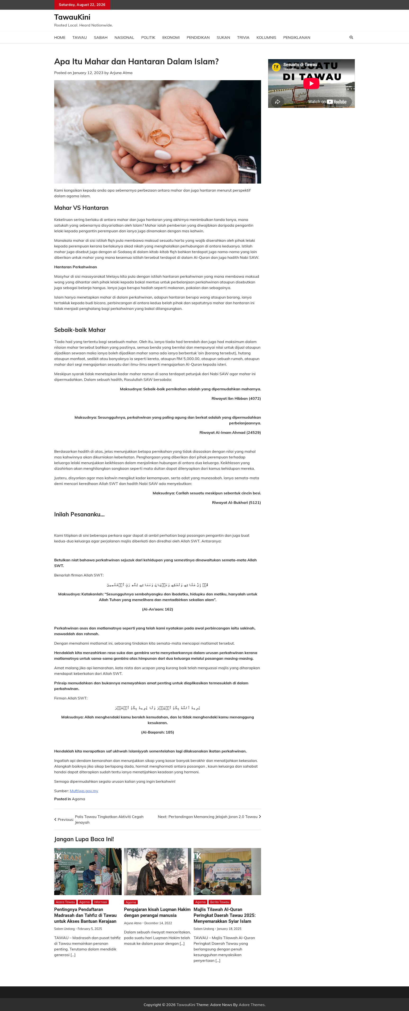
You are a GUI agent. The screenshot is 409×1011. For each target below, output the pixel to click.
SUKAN (223, 37)
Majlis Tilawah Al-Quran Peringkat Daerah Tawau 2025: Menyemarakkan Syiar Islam (225, 915)
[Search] (351, 37)
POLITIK (148, 37)
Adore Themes (252, 1004)
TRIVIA (243, 37)
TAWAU (79, 37)
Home (59, 37)
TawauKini (72, 17)
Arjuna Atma (121, 72)
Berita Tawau (219, 902)
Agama (78, 798)
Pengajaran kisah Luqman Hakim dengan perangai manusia (157, 912)
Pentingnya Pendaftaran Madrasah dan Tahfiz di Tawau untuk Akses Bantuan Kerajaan (85, 915)
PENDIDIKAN (198, 37)
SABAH (100, 37)
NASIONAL (124, 37)
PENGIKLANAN (296, 37)
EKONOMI (171, 37)
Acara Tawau (65, 902)
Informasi (100, 902)
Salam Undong (64, 929)
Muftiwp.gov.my (84, 790)
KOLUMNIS (266, 37)
